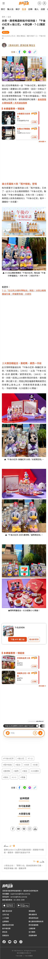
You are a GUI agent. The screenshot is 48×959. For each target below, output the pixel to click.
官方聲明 (32, 932)
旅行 (3, 9)
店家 (43, 9)
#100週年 (35, 771)
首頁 (3, 17)
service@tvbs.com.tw (18, 897)
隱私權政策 (33, 914)
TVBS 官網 (19, 956)
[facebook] (4, 942)
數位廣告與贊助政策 (36, 921)
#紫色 (5, 777)
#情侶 (24, 771)
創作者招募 (6, 928)
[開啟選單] (3, 3)
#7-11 (30, 758)
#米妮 (35, 764)
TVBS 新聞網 (29, 956)
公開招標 (32, 928)
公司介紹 (5, 914)
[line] (15, 942)
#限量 (22, 777)
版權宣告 (5, 935)
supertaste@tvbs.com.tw (20, 894)
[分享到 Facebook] (19, 52)
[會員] (44, 3)
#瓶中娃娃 (7, 764)
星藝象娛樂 (33, 935)
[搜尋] (39, 3)
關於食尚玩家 (7, 911)
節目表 (4, 932)
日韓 (30, 9)
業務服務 (32, 911)
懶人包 (10, 9)
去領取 (34, 122)
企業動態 (5, 921)
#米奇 (26, 764)
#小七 (14, 777)
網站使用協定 (33, 918)
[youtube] (9, 942)
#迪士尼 (20, 758)
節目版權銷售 (33, 925)
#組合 (17, 764)
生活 (24, 9)
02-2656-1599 (19, 900)
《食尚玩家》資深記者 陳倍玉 (21, 45)
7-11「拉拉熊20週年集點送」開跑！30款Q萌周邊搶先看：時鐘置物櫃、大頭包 (24, 292)
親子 (18, 9)
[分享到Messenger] (30, 52)
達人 (36, 9)
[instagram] (21, 942)
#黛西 (16, 771)
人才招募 (5, 918)
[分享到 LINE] (24, 52)
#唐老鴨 (6, 771)
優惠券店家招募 (8, 925)
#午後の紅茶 (8, 758)
